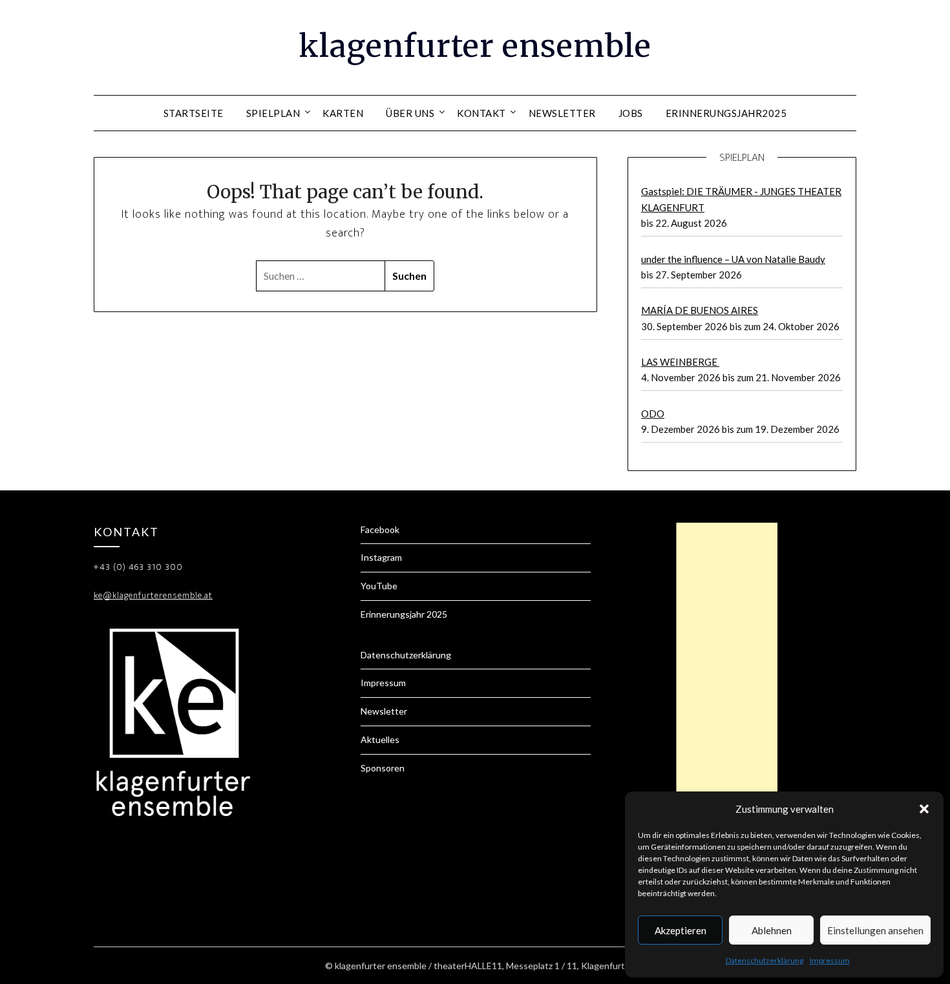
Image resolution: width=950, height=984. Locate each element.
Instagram (381, 557)
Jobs (630, 113)
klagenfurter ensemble (475, 45)
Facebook (380, 529)
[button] (924, 808)
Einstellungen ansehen (875, 930)
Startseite (194, 113)
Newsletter (562, 113)
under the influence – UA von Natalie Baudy (733, 259)
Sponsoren (383, 767)
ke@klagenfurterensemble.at (153, 595)
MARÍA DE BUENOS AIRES (699, 310)
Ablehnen (772, 930)
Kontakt (481, 113)
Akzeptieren (680, 930)
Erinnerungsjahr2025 (726, 113)
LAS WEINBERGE (680, 362)
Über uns (410, 113)
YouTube (379, 585)
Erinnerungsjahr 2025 (404, 614)
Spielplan (273, 113)
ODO (652, 413)
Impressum (830, 960)
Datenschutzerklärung (764, 960)
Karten (342, 113)
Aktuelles (380, 739)
